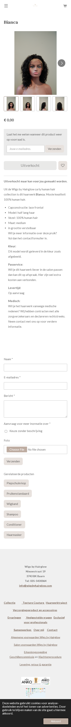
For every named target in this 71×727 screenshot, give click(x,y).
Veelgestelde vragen (39, 617)
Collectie (9, 602)
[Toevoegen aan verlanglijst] (62, 165)
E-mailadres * (12, 377)
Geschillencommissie (21, 656)
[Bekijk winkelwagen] (65, 5)
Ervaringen (14, 617)
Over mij (39, 629)
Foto (7, 440)
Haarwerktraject (56, 602)
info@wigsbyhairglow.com (35, 585)
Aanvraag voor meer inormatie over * (27, 423)
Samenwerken (23, 629)
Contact (52, 629)
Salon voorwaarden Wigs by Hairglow (35, 644)
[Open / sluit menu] (6, 5)
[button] (11, 103)
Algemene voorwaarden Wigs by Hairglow (35, 637)
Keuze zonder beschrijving (25, 431)
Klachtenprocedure (50, 656)
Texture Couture (33, 602)
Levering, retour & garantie (35, 664)
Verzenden (54, 148)
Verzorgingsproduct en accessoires (35, 610)
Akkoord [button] (56, 721)
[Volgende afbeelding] (61, 63)
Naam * (8, 359)
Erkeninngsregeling (35, 652)
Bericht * (9, 395)
